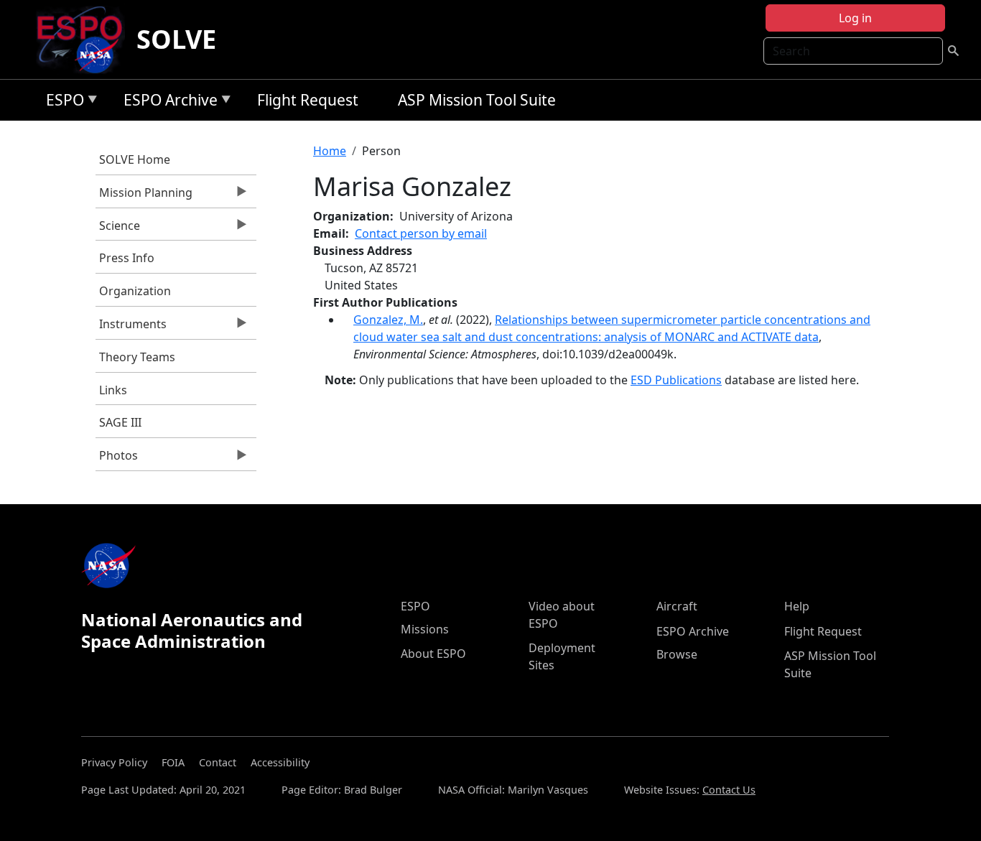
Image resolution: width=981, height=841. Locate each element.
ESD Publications (676, 380)
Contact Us (728, 789)
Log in (855, 18)
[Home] (85, 39)
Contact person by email (421, 233)
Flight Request (307, 100)
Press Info (126, 258)
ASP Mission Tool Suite (477, 100)
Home (329, 151)
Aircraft (676, 606)
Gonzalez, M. (388, 319)
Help (796, 606)
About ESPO (433, 653)
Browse (676, 654)
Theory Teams (137, 357)
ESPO (61, 102)
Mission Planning (144, 196)
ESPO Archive (167, 102)
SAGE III (120, 422)
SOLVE (176, 39)
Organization (135, 291)
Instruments (131, 327)
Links (113, 390)
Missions (425, 629)
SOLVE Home (134, 159)
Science (118, 229)
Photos (117, 458)
